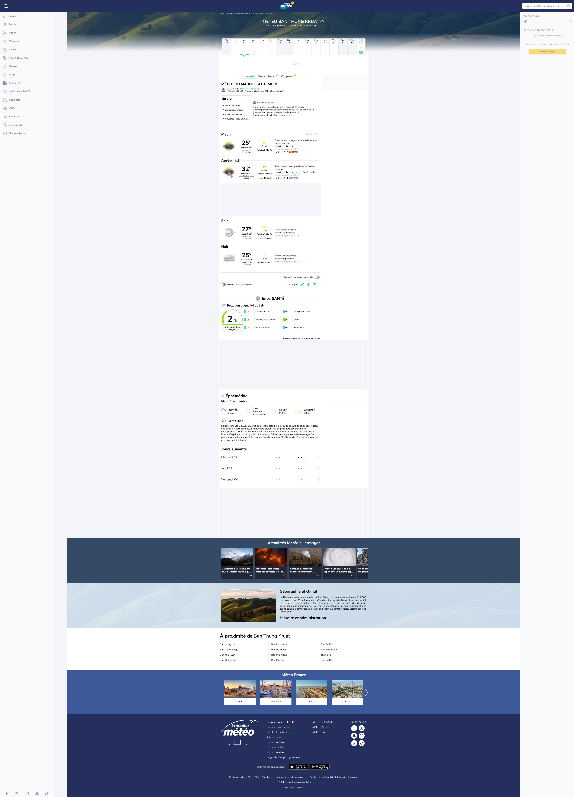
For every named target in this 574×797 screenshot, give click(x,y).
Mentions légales (237, 777)
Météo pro (318, 732)
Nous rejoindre (275, 747)
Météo (222, 14)
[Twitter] (362, 728)
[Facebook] (354, 728)
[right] (365, 560)
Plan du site (267, 777)
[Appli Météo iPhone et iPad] (298, 767)
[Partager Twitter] (315, 284)
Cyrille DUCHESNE (252, 89)
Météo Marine (320, 727)
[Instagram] (362, 736)
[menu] (6, 6)
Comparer (287, 76)
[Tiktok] (362, 743)
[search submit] (569, 6)
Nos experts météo (278, 727)
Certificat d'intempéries (280, 732)
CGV (257, 777)
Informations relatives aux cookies (291, 777)
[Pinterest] (354, 743)
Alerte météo (274, 737)
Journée (249, 76)
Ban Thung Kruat (267, 14)
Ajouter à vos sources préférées (239, 284)
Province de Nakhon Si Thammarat (247, 14)
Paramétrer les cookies (347, 777)
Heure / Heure (266, 76)
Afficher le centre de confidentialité (295, 782)
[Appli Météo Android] (320, 767)
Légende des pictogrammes (283, 757)
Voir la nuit (311, 134)
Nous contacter (276, 752)
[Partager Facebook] (308, 284)
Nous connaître (276, 742)
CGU (250, 777)
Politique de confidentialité (322, 777)
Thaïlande (229, 14)
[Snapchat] (354, 736)
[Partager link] (302, 284)
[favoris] (322, 21)
